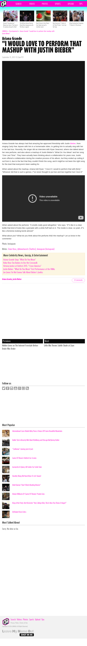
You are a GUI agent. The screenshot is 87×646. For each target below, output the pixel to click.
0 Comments (78, 280)
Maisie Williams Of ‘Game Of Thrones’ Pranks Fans (28, 494)
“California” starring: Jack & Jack (22, 449)
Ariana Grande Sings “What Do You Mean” (19, 260)
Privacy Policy (15, 623)
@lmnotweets (26, 249)
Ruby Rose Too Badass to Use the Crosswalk (20, 263)
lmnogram (45, 249)
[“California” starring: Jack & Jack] (6, 451)
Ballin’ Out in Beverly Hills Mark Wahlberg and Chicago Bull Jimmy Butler (35, 440)
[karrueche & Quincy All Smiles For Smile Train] (6, 469)
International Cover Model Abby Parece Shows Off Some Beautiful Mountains (37, 431)
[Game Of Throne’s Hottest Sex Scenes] (6, 460)
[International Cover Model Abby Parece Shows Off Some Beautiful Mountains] (6, 433)
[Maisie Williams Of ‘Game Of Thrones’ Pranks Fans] (6, 496)
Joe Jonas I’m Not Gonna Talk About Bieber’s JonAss (23, 272)
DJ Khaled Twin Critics (19, 512)
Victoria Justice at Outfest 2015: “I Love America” (22, 266)
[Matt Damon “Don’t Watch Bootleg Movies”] (6, 487)
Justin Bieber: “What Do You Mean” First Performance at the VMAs (29, 269)
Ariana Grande (7, 279)
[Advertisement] (43, 367)
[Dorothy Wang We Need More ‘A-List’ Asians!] (6, 478)
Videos (32, 4)
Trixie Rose (12, 249)
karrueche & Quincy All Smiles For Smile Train (27, 467)
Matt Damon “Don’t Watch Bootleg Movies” (26, 485)
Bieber (73, 143)
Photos (45, 4)
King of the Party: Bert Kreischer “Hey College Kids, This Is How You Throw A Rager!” (39, 503)
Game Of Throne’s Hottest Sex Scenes (24, 458)
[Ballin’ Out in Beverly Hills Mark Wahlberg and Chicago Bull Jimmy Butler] (6, 442)
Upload (71, 4)
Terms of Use (24, 623)
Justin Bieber (17, 279)
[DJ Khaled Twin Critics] (6, 514)
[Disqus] (43, 311)
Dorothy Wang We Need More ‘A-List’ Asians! (26, 476)
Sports (58, 4)
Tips (80, 4)
